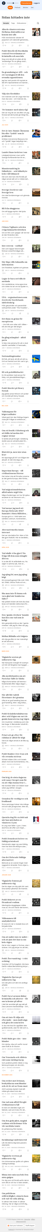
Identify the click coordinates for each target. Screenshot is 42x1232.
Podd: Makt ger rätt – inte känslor (14, 1040)
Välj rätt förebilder (11, 93)
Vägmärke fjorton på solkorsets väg (12, 978)
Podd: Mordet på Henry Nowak (13, 389)
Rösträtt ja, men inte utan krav (14, 453)
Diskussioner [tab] (21, 23)
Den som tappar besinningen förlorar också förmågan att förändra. (13, 250)
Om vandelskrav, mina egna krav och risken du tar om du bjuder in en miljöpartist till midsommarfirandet (15, 285)
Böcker (25, 7)
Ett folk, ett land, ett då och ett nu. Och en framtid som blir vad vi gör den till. (15, 360)
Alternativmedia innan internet (13, 531)
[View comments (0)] (12, 45)
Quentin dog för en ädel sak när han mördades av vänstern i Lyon (15, 820)
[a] (36, 53)
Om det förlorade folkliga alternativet (14, 858)
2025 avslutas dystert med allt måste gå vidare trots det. (13, 1090)
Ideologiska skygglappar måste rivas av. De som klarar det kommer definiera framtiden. (15, 906)
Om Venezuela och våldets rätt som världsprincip (14, 1058)
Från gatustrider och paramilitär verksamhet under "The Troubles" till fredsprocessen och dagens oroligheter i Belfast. (15, 306)
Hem (10, 7)
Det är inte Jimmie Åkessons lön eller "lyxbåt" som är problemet (15, 133)
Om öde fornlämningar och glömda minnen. (15, 196)
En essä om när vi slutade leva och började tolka (15, 925)
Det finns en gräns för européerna (12, 320)
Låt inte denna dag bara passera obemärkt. (14, 1144)
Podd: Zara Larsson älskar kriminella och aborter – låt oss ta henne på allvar (15, 999)
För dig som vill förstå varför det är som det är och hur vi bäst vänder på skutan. (15, 1181)
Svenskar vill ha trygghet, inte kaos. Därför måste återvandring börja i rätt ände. (15, 965)
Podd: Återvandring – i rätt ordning (15, 959)
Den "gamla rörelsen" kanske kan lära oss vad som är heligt (15, 617)
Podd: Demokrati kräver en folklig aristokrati (15, 840)
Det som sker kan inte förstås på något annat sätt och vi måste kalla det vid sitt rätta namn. (15, 178)
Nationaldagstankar (11, 356)
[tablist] (15, 23)
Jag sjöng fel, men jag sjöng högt (14, 575)
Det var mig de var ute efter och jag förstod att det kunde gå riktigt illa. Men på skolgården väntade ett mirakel (15, 113)
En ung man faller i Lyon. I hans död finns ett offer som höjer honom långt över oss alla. (14, 826)
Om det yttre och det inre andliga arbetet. (14, 984)
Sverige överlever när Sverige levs (12, 191)
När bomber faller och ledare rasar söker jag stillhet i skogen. (15, 786)
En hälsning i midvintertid (14, 1140)
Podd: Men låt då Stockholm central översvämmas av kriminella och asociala (15, 53)
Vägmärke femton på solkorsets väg (12, 882)
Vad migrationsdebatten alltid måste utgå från (13, 490)
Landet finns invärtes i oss (14, 152)
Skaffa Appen (30, 1225)
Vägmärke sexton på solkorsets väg (11, 658)
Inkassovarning (21, 1222)
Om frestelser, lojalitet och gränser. (15, 267)
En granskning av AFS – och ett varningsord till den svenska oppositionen (15, 75)
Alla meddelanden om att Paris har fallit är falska (14, 677)
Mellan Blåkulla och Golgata (15, 636)
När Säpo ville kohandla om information (14, 263)
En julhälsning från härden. (12, 1129)
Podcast (17, 7)
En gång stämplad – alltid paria (14, 338)
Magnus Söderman (17, 42)
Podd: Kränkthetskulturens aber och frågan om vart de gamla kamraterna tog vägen (15, 716)
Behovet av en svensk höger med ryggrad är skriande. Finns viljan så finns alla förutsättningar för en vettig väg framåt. (15, 864)
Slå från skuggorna (11, 208)
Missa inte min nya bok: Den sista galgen (15, 1176)
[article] (21, 37)
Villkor (33, 1219)
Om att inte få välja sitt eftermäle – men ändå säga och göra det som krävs (14, 1020)
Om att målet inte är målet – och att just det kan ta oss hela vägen (15, 940)
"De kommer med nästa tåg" (15, 109)
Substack (11, 1229)
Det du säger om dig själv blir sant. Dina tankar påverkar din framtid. (15, 887)
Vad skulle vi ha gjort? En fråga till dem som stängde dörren (14, 556)
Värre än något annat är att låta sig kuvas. (15, 741)
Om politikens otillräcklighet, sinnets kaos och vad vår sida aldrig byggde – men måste (15, 1196)
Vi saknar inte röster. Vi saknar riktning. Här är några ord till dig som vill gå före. (14, 1202)
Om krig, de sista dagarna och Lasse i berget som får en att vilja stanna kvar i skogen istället (14, 780)
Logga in (37, 3)
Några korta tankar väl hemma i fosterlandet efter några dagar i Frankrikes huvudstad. (14, 682)
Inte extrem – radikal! (12, 246)
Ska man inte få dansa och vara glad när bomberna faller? (14, 596)
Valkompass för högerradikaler (9, 413)
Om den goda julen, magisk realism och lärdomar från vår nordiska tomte (14, 1123)
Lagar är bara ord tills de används (14, 280)
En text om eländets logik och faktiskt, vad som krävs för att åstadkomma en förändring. (13, 1109)
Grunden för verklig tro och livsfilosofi (15, 800)
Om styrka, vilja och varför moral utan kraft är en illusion (14, 1045)
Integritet (27, 1219)
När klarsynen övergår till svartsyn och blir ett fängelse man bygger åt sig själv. (15, 664)
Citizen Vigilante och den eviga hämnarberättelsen (14, 228)
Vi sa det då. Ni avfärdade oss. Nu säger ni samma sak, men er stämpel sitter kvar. (15, 562)
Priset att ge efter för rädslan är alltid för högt (13, 736)
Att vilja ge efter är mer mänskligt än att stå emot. (15, 640)
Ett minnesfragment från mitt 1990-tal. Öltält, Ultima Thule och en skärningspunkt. (15, 581)
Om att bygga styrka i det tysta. (14, 211)
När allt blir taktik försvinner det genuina (13, 696)
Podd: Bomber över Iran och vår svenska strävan (15, 755)
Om (32, 7)
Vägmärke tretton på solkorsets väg (12, 1157)
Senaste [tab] (6, 23)
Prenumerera (26, 3)
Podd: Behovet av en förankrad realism (11, 901)
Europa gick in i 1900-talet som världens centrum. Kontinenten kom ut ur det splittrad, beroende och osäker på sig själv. (14, 517)
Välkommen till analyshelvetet (9, 919)
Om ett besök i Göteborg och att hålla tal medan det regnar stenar (15, 433)
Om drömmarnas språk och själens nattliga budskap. (15, 1162)
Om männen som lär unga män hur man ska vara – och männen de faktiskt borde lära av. (15, 97)
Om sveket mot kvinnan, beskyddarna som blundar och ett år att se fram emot (15, 1083)
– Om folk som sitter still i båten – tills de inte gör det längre (15, 325)
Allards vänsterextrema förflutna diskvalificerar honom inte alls (13, 32)
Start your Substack (16, 1225)
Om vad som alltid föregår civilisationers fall (14, 1103)
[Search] (38, 23)
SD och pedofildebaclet (12, 372)
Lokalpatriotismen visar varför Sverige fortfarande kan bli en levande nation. (13, 156)
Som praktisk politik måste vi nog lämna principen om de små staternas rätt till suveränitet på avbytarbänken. (15, 1064)
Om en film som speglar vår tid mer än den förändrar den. (15, 234)
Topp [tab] (13, 23)
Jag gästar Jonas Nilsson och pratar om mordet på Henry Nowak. (15, 395)
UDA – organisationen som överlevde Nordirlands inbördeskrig (14, 300)
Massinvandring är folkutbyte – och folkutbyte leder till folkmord (14, 171)
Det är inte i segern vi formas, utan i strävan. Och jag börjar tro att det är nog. (15, 946)
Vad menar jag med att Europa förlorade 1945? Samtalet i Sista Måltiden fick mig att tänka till (14, 511)
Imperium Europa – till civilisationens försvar (13, 472)
